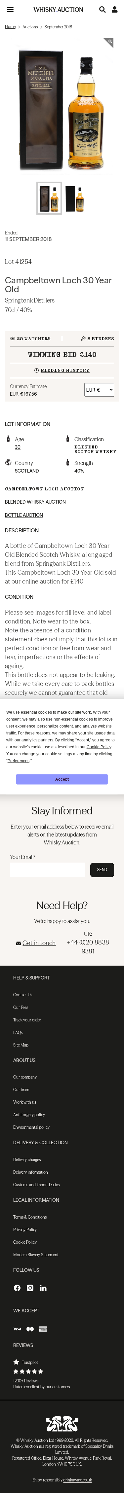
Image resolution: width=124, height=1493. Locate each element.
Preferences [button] (18, 760)
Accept (62, 779)
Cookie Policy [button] (99, 746)
